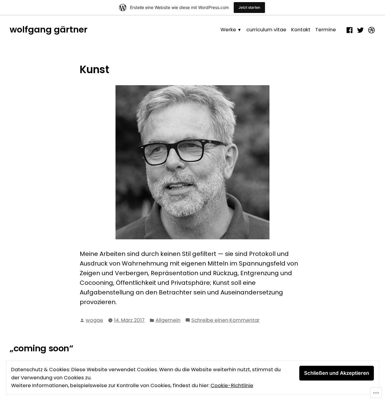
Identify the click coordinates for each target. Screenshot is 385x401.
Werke (228, 29)
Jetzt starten (249, 7)
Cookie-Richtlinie (232, 385)
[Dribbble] (370, 29)
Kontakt (300, 29)
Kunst (94, 69)
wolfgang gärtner (49, 29)
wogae (94, 320)
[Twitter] (360, 29)
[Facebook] (350, 29)
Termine (325, 29)
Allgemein (168, 320)
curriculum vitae (266, 29)
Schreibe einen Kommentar (225, 320)
